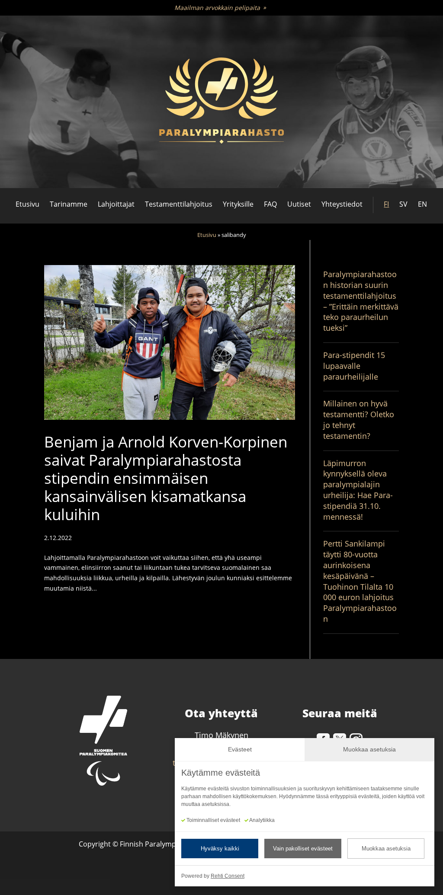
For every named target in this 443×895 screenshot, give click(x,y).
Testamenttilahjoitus (178, 204)
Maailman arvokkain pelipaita (217, 7)
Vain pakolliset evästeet (303, 848)
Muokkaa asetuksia (386, 848)
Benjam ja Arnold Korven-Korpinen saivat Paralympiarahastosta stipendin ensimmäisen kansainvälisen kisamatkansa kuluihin (165, 478)
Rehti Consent (227, 876)
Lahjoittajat (116, 204)
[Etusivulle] (221, 102)
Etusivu (27, 204)
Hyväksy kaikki (220, 848)
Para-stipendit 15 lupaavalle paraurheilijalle (354, 366)
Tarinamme (68, 204)
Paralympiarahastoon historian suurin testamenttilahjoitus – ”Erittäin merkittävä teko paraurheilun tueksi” (360, 301)
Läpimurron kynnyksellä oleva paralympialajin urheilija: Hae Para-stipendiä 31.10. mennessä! (358, 490)
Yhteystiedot (342, 204)
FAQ (270, 204)
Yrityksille (238, 204)
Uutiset (299, 204)
